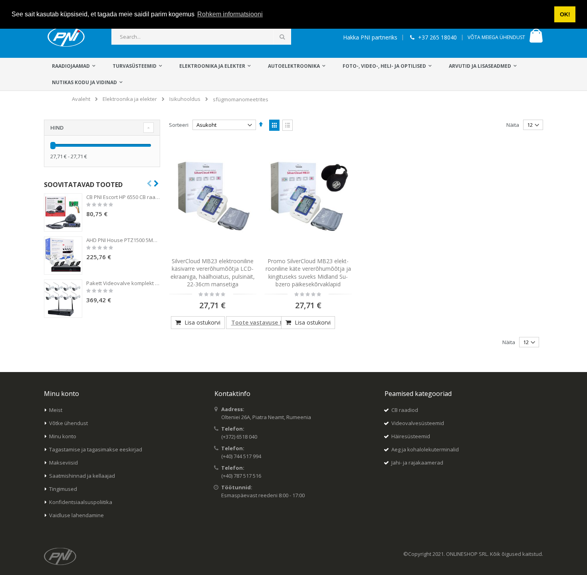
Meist (55, 410)
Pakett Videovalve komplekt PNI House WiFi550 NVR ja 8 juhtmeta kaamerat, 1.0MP (123, 283)
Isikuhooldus (184, 99)
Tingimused (63, 488)
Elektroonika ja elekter (130, 99)
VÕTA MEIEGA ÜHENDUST (496, 37)
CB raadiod (404, 410)
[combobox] (201, 37)
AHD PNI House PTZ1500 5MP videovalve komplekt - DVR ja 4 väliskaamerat (123, 240)
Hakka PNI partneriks (370, 37)
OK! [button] (565, 14)
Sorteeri (178, 124)
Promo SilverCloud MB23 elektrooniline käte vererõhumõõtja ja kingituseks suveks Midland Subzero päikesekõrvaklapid (308, 272)
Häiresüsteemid (410, 436)
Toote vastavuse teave (263, 322)
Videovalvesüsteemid (417, 423)
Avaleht (81, 98)
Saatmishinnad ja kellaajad (82, 475)
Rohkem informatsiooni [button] (230, 14)
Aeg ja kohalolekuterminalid (425, 449)
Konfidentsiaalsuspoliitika (80, 502)
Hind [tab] (56, 127)
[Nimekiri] (287, 125)
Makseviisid (63, 462)
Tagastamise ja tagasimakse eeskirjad (95, 449)
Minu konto (62, 436)
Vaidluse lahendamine (76, 515)
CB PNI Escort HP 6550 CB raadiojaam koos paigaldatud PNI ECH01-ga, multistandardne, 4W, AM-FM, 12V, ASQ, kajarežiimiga (123, 197)
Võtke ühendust (68, 423)
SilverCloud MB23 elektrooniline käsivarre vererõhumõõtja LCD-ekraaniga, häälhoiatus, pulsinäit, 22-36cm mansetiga (213, 272)
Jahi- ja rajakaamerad (417, 462)
